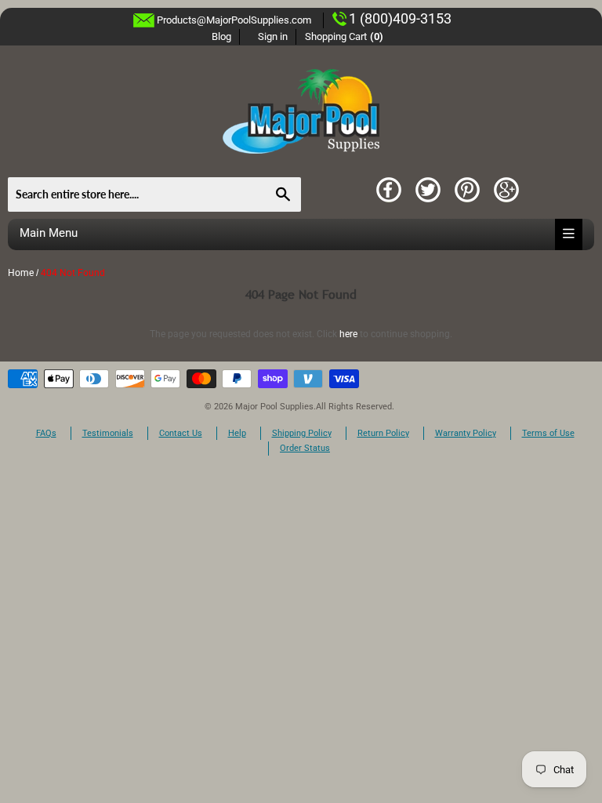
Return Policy (383, 433)
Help (237, 433)
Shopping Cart (344, 36)
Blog (221, 36)
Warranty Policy (465, 433)
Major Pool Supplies (274, 407)
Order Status (305, 448)
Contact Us (180, 433)
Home (21, 272)
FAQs (46, 433)
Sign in (273, 36)
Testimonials (107, 433)
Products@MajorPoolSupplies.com (234, 20)
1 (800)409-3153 (400, 18)
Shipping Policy (302, 433)
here (348, 334)
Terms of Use (548, 433)
